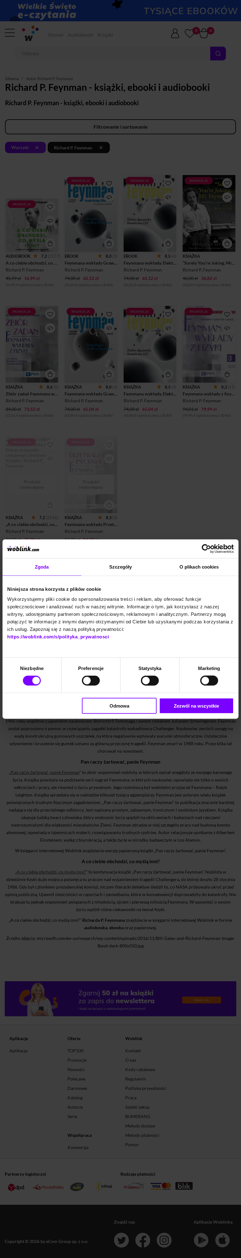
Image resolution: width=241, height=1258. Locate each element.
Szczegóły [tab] (120, 567)
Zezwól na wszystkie (196, 705)
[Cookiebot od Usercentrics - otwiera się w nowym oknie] (206, 549)
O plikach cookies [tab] (199, 567)
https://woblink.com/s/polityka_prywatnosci (58, 636)
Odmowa (119, 705)
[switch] (91, 681)
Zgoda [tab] (42, 567)
